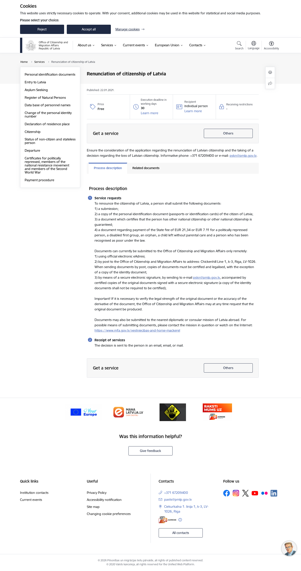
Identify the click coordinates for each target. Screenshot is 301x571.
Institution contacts (34, 493)
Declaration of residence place (47, 124)
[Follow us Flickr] (264, 493)
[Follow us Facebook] (226, 493)
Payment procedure (39, 180)
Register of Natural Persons (45, 97)
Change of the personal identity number (48, 114)
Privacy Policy (96, 493)
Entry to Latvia (35, 82)
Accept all (89, 29)
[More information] (180, 519)
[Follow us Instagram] (236, 493)
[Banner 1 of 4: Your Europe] (83, 412)
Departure (32, 150)
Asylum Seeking (36, 90)
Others (228, 133)
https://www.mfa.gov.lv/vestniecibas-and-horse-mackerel (137, 330)
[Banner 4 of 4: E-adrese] (217, 412)
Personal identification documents (50, 74)
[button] (149, 113)
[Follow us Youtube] (255, 493)
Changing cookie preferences (109, 514)
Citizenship (33, 132)
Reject (41, 29)
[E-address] (167, 519)
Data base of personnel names (48, 105)
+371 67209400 (176, 493)
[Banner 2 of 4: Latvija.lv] (128, 412)
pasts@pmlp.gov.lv (178, 499)
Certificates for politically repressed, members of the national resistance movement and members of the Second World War (47, 165)
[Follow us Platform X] (245, 493)
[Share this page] (270, 83)
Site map (93, 507)
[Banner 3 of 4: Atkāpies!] (173, 412)
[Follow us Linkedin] (274, 493)
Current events (31, 500)
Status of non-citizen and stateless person (50, 141)
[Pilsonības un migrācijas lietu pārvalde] (47, 45)
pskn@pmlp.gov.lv (243, 155)
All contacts (180, 533)
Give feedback (150, 451)
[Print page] (270, 72)
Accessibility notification (104, 500)
